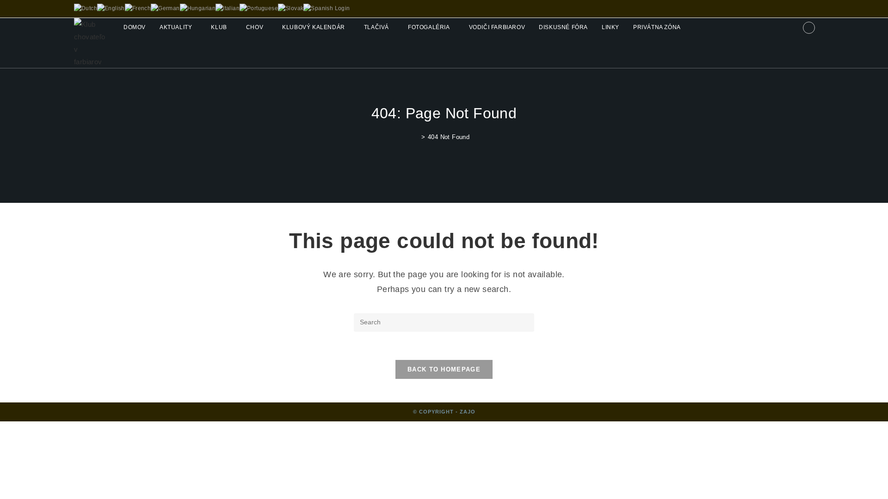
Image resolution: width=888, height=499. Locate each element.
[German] (165, 8)
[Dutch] (85, 8)
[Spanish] (318, 8)
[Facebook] (809, 28)
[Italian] (228, 8)
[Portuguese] (259, 8)
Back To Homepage (444, 369)
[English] (111, 8)
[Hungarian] (198, 8)
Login (342, 8)
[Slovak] (290, 8)
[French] (138, 8)
